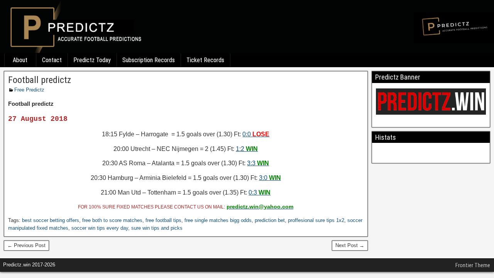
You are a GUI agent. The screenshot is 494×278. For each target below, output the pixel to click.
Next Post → (349, 245)
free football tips (163, 220)
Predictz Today (92, 60)
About (20, 60)
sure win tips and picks (157, 228)
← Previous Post (26, 245)
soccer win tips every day (99, 228)
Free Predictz (29, 90)
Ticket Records (205, 60)
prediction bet (270, 220)
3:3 (258, 163)
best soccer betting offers (50, 220)
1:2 (247, 149)
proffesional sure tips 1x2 (316, 220)
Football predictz (39, 80)
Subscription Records (148, 60)
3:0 (270, 178)
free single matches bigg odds (218, 220)
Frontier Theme (472, 265)
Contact (52, 60)
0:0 (255, 134)
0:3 (260, 192)
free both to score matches (112, 220)
